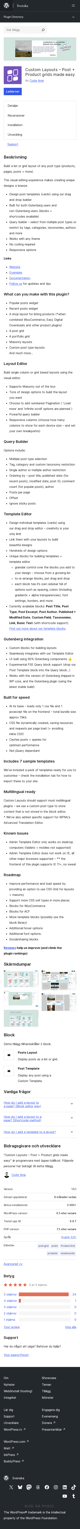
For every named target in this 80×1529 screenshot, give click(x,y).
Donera (49, 1423)
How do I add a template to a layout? (30, 1132)
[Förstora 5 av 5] (71, 998)
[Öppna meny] (74, 5)
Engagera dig (51, 1410)
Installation (15, 125)
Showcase (49, 1378)
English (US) (68, 1237)
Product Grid (68, 1245)
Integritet (10, 1397)
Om (6, 1378)
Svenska (18, 1478)
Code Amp (37, 80)
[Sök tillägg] (43, 30)
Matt (9, 1448)
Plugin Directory (13, 16)
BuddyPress (14, 1461)
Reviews (10, 948)
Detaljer (13, 105)
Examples (15, 272)
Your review (12, 1327)
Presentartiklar (53, 1429)
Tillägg (46, 1391)
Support (12, 144)
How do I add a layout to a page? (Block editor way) (22, 1104)
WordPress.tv (15, 1429)
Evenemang (50, 1416)
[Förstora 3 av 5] (33, 1015)
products (53, 1253)
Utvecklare (11, 1423)
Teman (46, 1384)
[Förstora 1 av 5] (33, 975)
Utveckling (15, 134)
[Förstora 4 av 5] (71, 975)
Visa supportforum (16, 1355)
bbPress (11, 1455)
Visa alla (70, 1327)
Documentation (19, 278)
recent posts (68, 1253)
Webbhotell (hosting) (18, 1391)
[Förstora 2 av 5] (33, 995)
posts (55, 1245)
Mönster (47, 1397)
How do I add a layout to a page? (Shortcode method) (22, 1118)
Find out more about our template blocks (37, 628)
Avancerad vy (13, 1264)
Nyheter (9, 1384)
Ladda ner (12, 91)
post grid (44, 1245)
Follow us (15, 283)
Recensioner (16, 115)
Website (14, 267)
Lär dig (8, 1410)
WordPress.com (16, 1441)
